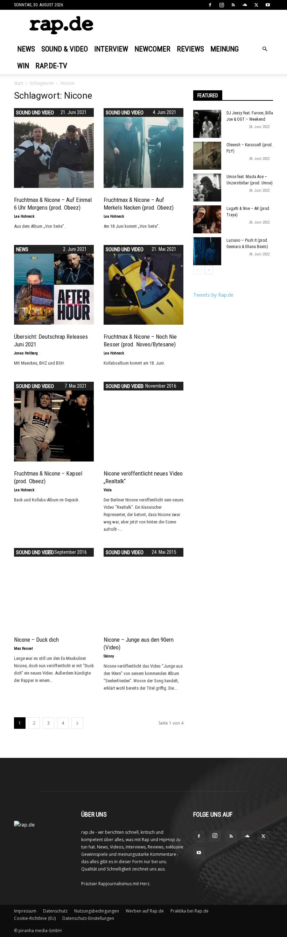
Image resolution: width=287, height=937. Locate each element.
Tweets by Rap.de (213, 294)
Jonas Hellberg (26, 353)
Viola (108, 490)
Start (18, 83)
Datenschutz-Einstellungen (88, 918)
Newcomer (152, 49)
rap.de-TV (51, 66)
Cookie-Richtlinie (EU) (35, 918)
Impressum (25, 911)
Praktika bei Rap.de (189, 911)
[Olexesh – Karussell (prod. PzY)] (207, 156)
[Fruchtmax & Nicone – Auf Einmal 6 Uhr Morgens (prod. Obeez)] (54, 148)
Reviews (190, 49)
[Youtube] (267, 5)
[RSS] (233, 5)
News (26, 49)
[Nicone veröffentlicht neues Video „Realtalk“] (143, 422)
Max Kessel (23, 648)
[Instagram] (221, 5)
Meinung (224, 49)
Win (23, 66)
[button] (264, 49)
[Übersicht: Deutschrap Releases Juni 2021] (54, 285)
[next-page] (77, 723)
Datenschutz (55, 911)
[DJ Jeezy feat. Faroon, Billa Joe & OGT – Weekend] (207, 124)
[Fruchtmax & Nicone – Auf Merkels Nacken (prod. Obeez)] (143, 148)
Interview (111, 49)
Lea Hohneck (24, 216)
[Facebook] (210, 5)
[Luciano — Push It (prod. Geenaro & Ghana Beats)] (207, 251)
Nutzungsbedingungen (96, 911)
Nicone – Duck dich (36, 639)
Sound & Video (64, 49)
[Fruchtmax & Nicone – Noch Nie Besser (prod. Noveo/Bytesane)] (143, 285)
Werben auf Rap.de (145, 911)
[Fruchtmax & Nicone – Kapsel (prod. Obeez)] (54, 422)
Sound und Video (35, 113)
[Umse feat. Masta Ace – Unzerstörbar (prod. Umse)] (207, 188)
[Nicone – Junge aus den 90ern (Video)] (143, 567)
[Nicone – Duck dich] (54, 588)
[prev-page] (197, 270)
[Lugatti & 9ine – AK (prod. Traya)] (207, 219)
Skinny (109, 656)
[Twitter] (256, 5)
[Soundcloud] (244, 5)
